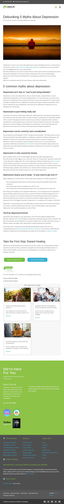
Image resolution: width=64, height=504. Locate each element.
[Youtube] (59, 501)
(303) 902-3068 (7, 483)
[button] (56, 7)
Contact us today (52, 231)
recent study (28, 143)
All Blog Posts (26, 20)
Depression (33, 20)
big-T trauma (54, 161)
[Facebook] (44, 501)
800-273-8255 (30, 474)
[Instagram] (48, 501)
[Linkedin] (52, 501)
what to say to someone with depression (27, 67)
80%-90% (17, 219)
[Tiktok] (55, 501)
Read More (8, 315)
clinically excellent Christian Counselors (28, 228)
